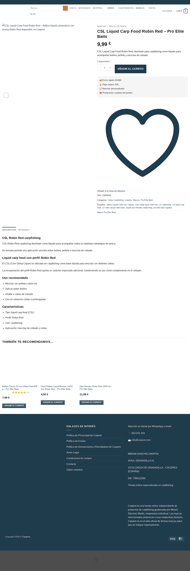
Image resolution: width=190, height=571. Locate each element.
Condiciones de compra (79, 458)
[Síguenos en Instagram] (181, 2)
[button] (167, 11)
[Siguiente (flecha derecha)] (12, 566)
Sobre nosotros (74, 469)
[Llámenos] (186, 2)
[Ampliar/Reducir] (3, 553)
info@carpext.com (141, 440)
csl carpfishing (165, 205)
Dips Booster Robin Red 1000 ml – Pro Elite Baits (96, 387)
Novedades (84, 8)
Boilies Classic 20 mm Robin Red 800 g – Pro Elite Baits (19, 387)
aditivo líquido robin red (116, 205)
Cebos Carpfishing (116, 200)
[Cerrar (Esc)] (29, 553)
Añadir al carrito (131, 69)
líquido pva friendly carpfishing (139, 208)
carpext (131, 205)
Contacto (71, 464)
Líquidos (128, 200)
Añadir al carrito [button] (14, 406)
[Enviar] (65, 8)
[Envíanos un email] (183, 2)
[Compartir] (20, 553)
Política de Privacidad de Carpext (84, 435)
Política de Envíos (76, 441)
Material (98, 8)
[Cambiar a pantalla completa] (12, 553)
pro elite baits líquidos (162, 208)
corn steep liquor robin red (146, 205)
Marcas (140, 8)
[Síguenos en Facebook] (178, 2)
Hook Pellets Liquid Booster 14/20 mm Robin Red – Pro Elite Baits (57, 387)
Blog (33, 14)
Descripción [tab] (9, 230)
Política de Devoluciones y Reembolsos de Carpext (93, 447)
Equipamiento (126, 8)
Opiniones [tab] (23, 230)
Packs (152, 8)
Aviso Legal (72, 452)
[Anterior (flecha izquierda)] (3, 566)
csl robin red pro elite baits (113, 208)
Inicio (73, 8)
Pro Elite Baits (117, 26)
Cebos (110, 8)
